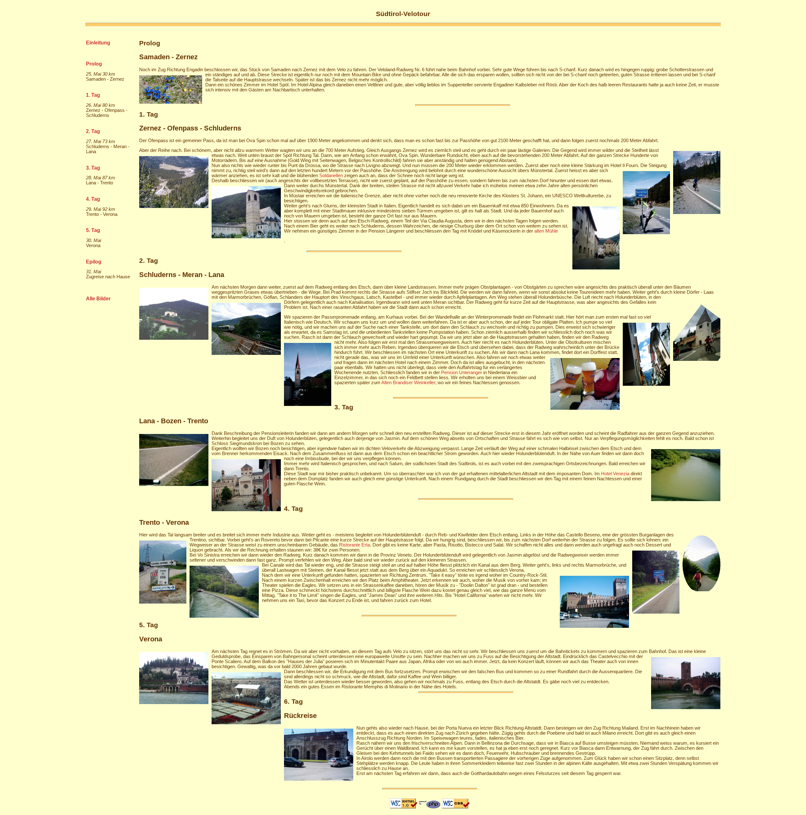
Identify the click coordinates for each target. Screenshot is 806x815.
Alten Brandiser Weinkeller (408, 382)
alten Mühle (546, 231)
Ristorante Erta (354, 544)
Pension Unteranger (461, 372)
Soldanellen (331, 175)
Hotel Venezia (615, 473)
